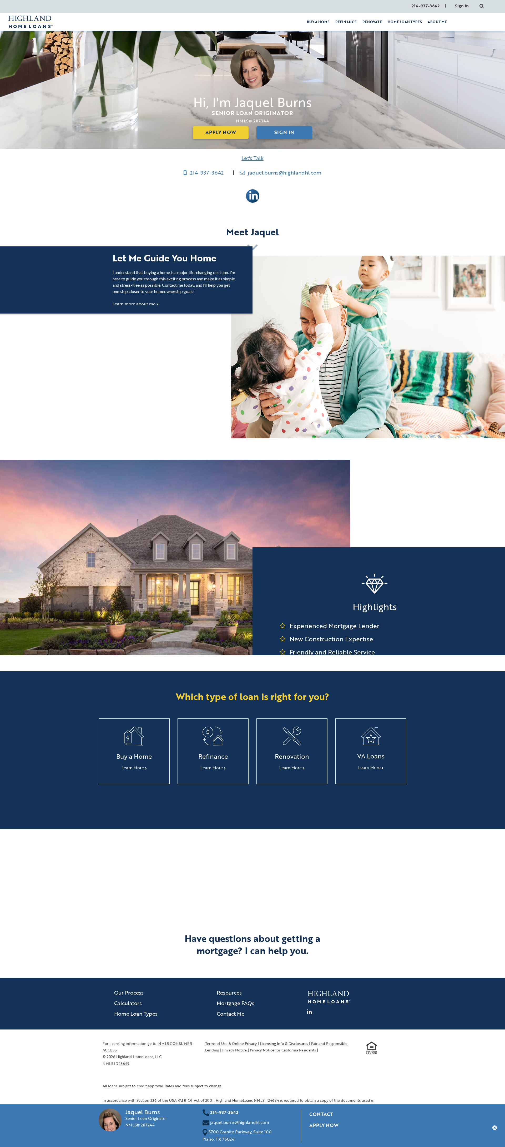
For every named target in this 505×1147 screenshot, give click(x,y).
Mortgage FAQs (235, 1003)
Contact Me (230, 1013)
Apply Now (220, 132)
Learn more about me (134, 303)
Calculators (128, 1003)
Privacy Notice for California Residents (283, 1050)
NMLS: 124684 (266, 1100)
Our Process (129, 992)
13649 (124, 1063)
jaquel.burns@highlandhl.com (283, 172)
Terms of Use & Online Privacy (231, 1043)
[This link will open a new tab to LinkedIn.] (253, 195)
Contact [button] (321, 1114)
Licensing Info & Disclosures (284, 1043)
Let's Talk (252, 158)
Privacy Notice (235, 1050)
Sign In (462, 6)
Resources (229, 992)
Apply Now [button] (324, 1125)
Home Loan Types (136, 1013)
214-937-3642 (207, 172)
